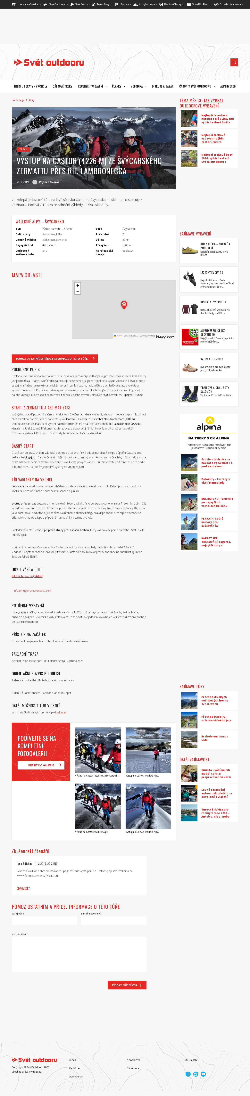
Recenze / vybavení (90, 86)
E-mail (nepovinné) (91, 913)
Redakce (74, 1068)
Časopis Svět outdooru (195, 86)
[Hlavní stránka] (46, 62)
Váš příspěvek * (20, 934)
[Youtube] (203, 1074)
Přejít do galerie (41, 765)
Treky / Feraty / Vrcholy (30, 86)
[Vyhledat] (234, 62)
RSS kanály (191, 1060)
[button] (124, 305)
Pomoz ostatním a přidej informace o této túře (52, 359)
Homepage (18, 100)
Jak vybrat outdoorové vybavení (201, 103)
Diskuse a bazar (163, 86)
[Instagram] (195, 1074)
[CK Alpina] (209, 433)
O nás (72, 1060)
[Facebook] (188, 1074)
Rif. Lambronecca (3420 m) (27, 576)
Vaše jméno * (19, 913)
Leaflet (119, 335)
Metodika (136, 86)
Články (116, 86)
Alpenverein (76, 1076)
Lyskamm (60, 712)
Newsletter (133, 1060)
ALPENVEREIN (228, 86)
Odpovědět (23, 888)
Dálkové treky (62, 86)
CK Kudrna (133, 1068)
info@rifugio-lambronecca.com (32, 590)
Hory (32, 100)
